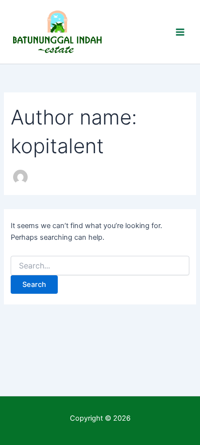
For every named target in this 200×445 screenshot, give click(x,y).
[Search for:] (100, 266)
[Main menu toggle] (180, 32)
